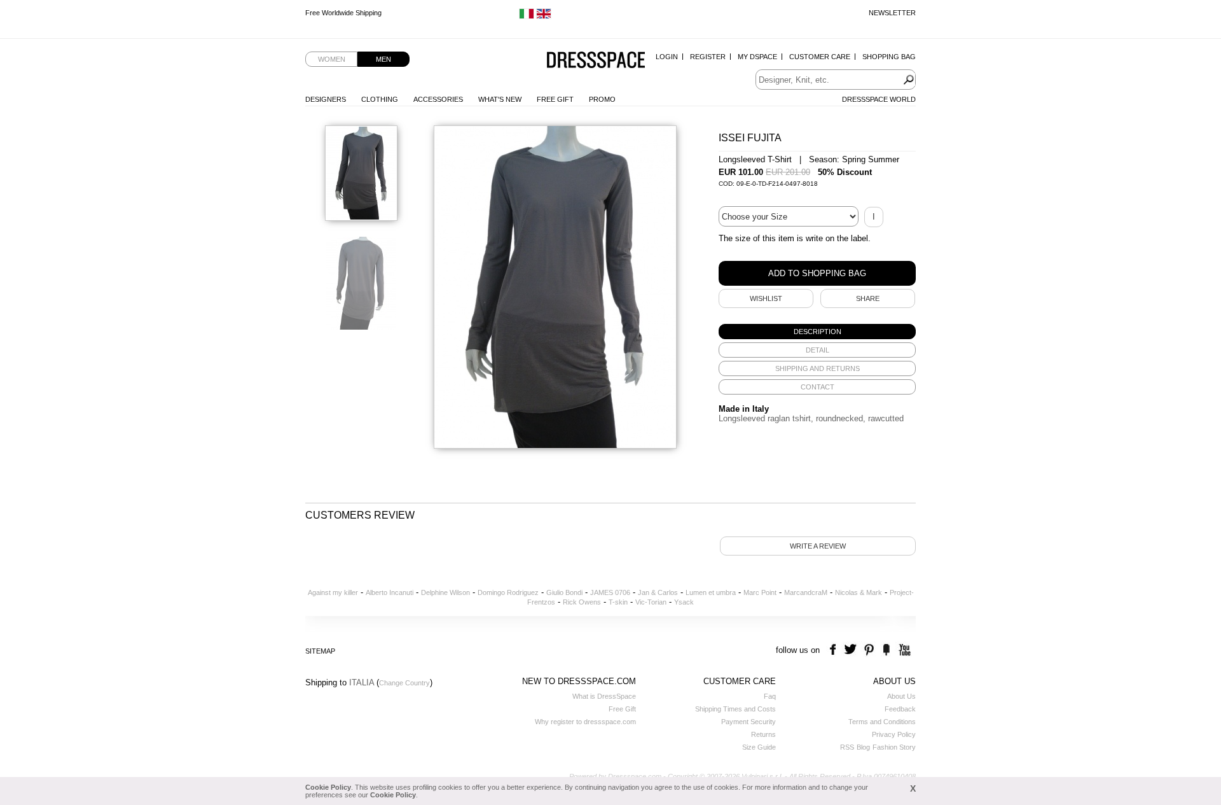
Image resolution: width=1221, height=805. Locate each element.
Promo (602, 99)
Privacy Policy (894, 734)
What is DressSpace (604, 696)
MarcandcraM (805, 592)
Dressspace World (879, 99)
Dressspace (596, 61)
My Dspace (757, 56)
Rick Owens (582, 602)
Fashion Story (894, 747)
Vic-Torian (650, 602)
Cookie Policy (328, 787)
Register (708, 56)
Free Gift (555, 99)
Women (331, 59)
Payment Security (748, 721)
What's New (499, 99)
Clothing (379, 99)
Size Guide (759, 747)
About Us (901, 696)
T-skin (618, 602)
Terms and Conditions (882, 721)
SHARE (868, 298)
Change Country (404, 683)
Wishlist (766, 298)
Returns (763, 734)
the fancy (886, 650)
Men (383, 59)
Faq (770, 696)
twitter (851, 650)
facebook (834, 650)
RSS (847, 747)
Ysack (684, 602)
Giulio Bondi (564, 592)
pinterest (869, 650)
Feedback (900, 709)
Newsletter (892, 13)
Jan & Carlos (658, 592)
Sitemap (320, 651)
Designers (325, 99)
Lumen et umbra (711, 592)
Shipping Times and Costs (735, 709)
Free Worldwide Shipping (343, 13)
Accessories (438, 99)
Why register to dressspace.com (585, 721)
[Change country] (526, 16)
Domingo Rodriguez (508, 592)
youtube (903, 650)
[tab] (817, 331)
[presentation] (817, 331)
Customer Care (819, 56)
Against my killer (333, 592)
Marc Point (759, 592)
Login (667, 56)
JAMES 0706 (610, 592)
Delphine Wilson (445, 592)
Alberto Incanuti (389, 592)
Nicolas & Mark (858, 592)
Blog (863, 747)
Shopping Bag (889, 56)
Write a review (818, 546)
